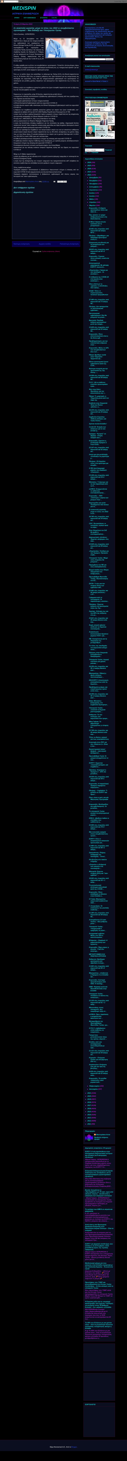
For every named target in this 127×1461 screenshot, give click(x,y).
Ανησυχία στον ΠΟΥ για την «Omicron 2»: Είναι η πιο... (98, 744)
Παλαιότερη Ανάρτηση (69, 244)
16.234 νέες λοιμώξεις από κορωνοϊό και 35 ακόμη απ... (99, 412)
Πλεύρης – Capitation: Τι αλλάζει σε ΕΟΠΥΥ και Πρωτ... (98, 792)
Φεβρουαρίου (94, 1086)
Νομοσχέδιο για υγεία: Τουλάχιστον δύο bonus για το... (99, 504)
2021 (89, 1093)
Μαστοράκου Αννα (103, 1134)
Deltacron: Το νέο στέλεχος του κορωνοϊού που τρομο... (98, 716)
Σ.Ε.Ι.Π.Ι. (54, 18)
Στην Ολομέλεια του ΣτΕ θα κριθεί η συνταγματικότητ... (98, 532)
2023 (89, 172)
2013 (89, 1118)
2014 (89, 1115)
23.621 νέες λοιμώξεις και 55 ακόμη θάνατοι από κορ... (98, 620)
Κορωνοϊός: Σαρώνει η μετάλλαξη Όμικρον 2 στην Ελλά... (98, 442)
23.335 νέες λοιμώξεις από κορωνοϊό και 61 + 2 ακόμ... (99, 1002)
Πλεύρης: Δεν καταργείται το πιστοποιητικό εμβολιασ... (98, 308)
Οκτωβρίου (93, 184)
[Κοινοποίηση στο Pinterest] (66, 182)
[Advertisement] (100, 1356)
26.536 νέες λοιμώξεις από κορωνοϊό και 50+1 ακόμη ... (99, 778)
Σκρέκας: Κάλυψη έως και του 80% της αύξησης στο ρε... (98, 613)
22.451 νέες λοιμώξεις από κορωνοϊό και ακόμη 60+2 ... (99, 230)
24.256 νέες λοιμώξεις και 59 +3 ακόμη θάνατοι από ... (98, 668)
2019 (89, 1099)
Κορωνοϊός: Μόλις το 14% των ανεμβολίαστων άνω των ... (99, 350)
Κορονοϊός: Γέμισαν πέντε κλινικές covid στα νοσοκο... (99, 258)
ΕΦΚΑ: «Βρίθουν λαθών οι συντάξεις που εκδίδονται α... (99, 820)
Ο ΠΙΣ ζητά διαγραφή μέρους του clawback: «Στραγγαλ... (98, 470)
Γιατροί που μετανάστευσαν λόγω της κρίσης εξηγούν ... (98, 1037)
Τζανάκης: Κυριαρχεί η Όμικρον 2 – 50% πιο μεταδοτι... (97, 772)
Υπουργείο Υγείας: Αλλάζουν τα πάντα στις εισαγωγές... (98, 995)
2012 (89, 1121)
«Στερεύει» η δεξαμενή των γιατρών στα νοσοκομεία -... (97, 866)
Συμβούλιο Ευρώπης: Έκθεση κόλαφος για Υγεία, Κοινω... (97, 419)
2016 (89, 1108)
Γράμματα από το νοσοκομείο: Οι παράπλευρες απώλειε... (99, 599)
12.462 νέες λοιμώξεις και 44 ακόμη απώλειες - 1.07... (98, 592)
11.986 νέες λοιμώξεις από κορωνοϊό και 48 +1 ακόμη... (99, 847)
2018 (89, 1102)
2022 (89, 175)
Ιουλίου (92, 193)
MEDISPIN (24, 8)
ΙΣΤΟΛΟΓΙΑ (43, 18)
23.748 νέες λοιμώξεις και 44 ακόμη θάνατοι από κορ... (98, 732)
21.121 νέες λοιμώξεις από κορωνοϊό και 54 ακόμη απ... (99, 1052)
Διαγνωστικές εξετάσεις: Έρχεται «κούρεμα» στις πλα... (99, 539)
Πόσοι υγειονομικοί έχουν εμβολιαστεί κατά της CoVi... (98, 363)
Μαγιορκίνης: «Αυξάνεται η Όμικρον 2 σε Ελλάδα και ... (98, 975)
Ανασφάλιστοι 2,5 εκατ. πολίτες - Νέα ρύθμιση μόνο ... (98, 921)
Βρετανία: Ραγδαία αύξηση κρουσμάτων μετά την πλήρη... (97, 322)
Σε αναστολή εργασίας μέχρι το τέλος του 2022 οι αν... (98, 511)
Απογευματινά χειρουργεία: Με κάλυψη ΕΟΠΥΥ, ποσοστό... (99, 265)
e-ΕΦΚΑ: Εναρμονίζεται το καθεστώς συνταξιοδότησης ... (98, 491)
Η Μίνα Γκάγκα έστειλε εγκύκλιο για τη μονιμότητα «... (97, 223)
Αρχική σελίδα (45, 244)
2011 (89, 1124)
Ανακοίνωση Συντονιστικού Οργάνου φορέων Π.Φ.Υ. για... (98, 633)
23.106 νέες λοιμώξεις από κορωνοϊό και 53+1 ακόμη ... (99, 477)
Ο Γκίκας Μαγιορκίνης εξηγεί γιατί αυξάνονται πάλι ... (98, 901)
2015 (89, 1111)
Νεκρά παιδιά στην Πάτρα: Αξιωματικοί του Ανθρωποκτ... (99, 571)
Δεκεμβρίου (94, 177)
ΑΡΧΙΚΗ (16, 18)
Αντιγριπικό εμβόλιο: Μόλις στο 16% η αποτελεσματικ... (97, 935)
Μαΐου (91, 199)
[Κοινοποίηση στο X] (62, 182)
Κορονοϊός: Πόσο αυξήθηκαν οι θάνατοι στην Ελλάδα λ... (98, 894)
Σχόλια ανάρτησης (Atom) (51, 251)
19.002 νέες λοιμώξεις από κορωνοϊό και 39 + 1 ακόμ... (99, 880)
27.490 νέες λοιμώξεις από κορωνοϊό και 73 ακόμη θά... (99, 301)
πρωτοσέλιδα (96, 139)
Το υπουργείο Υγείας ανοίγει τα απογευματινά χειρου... (99, 813)
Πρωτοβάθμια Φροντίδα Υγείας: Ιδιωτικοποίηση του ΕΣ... (98, 578)
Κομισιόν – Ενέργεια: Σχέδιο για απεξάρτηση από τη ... (98, 1059)
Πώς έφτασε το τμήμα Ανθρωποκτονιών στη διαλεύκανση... (98, 217)
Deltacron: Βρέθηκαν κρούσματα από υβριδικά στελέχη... (97, 961)
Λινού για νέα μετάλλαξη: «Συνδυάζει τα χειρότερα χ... (99, 456)
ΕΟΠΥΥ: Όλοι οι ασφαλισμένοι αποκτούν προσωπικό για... (99, 840)
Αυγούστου (93, 190)
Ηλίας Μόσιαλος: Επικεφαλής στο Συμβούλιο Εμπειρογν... (98, 703)
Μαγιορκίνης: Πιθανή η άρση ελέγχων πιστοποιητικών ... (97, 675)
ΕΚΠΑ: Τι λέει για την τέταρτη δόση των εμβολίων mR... (97, 585)
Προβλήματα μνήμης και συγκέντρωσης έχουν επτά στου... (98, 689)
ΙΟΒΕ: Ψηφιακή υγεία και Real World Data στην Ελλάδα (98, 988)
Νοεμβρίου (93, 180)
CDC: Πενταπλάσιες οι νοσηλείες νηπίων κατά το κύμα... (98, 525)
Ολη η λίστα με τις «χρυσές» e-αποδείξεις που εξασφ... (98, 286)
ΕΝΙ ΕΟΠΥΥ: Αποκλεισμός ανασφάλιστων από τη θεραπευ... (99, 682)
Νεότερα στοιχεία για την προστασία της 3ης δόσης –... (98, 370)
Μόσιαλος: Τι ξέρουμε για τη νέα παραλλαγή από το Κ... (98, 484)
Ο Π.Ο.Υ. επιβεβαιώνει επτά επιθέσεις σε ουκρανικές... (97, 1030)
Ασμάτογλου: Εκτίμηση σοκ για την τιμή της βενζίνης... (98, 1066)
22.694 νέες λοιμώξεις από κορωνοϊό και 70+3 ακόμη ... (99, 827)
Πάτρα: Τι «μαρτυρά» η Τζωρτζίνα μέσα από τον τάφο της (99, 398)
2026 (89, 162)
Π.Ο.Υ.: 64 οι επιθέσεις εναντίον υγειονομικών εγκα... (98, 384)
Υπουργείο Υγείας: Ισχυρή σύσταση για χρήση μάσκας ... (99, 661)
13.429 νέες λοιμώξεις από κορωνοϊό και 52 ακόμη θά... (99, 329)
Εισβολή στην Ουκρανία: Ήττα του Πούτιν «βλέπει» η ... (98, 405)
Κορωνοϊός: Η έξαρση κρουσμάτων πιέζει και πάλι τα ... (98, 210)
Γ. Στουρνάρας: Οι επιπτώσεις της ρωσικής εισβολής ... (99, 908)
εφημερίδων (105, 139)
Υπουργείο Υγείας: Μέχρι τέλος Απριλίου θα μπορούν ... (98, 560)
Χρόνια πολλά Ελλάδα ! (98, 424)
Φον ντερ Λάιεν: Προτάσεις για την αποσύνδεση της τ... (97, 391)
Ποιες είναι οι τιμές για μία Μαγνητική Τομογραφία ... (98, 799)
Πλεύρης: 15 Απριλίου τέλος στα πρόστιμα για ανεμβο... (98, 463)
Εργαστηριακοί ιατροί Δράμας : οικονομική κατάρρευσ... (97, 751)
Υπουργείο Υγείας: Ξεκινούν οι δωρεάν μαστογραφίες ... (97, 709)
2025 (89, 165)
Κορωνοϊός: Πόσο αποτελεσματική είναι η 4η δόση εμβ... (98, 336)
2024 (89, 168)
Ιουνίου (92, 196)
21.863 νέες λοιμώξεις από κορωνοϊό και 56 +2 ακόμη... (99, 968)
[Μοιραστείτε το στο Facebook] (64, 182)
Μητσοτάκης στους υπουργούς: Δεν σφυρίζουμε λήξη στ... (98, 1009)
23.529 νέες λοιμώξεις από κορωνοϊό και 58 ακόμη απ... (99, 546)
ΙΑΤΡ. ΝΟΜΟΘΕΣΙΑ (30, 18)
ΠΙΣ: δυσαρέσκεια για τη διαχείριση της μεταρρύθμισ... (98, 640)
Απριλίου (93, 202)
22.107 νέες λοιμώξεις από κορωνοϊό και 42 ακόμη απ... (99, 449)
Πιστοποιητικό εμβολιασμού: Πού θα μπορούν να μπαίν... (98, 315)
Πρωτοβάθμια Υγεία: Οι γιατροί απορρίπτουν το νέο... (98, 758)
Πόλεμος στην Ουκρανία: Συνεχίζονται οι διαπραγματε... (98, 654)
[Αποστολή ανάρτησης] (54, 181)
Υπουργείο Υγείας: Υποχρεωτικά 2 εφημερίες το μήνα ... (97, 928)
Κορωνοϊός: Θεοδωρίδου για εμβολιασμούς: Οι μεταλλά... (98, 806)
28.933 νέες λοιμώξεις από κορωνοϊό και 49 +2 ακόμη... (99, 251)
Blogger (74, 1447)
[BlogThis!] (60, 182)
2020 (89, 1096)
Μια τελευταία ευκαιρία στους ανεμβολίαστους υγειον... (98, 834)
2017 (89, 1105)
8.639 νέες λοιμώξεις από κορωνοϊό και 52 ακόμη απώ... (98, 1073)
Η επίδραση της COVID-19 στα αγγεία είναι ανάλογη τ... (99, 279)
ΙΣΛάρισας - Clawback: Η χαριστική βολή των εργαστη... (98, 942)
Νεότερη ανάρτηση (22, 244)
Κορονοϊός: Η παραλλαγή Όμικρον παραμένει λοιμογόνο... (99, 785)
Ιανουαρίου (93, 1089)
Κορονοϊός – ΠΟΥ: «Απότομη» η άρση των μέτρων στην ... (98, 497)
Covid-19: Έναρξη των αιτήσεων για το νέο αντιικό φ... (97, 429)
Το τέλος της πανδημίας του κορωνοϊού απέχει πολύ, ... (98, 647)
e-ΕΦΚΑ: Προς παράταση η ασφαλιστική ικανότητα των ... (98, 1016)
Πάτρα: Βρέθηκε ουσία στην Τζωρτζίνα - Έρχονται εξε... (97, 356)
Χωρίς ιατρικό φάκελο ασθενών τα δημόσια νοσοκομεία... (97, 627)
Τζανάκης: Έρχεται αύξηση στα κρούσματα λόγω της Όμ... (98, 606)
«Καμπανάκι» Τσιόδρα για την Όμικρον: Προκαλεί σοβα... (99, 553)
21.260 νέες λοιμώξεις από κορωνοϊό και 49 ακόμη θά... (99, 914)
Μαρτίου (92, 205)
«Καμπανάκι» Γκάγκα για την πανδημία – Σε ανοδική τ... (98, 272)
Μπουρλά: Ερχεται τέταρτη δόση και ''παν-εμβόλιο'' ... (98, 873)
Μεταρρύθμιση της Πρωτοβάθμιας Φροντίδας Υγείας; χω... (98, 1023)
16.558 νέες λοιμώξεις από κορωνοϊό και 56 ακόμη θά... (99, 377)
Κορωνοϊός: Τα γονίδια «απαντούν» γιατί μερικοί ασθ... (97, 1080)
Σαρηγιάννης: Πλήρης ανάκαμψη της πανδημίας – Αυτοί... (97, 854)
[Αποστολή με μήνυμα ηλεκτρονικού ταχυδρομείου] (58, 182)
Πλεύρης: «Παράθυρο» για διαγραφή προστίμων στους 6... (99, 237)
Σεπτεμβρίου (94, 187)
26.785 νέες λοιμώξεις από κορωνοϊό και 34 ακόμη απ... (99, 518)
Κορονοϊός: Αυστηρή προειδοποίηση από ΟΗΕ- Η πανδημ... (97, 982)
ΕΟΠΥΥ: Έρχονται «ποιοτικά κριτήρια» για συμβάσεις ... (98, 765)
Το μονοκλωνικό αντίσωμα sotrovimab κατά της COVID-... (98, 887)
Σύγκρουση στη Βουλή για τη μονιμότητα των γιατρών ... (99, 244)
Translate (94, 152)
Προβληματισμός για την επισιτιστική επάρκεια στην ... (98, 343)
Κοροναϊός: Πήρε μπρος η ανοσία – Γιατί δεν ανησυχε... (99, 949)
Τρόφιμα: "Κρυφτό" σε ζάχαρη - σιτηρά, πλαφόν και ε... (97, 435)
